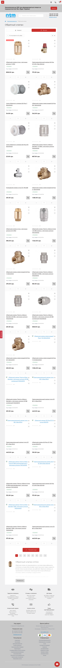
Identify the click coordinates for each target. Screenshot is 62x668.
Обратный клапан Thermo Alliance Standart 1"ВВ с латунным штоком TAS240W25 (16, 528)
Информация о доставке (44, 641)
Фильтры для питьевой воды (17, 655)
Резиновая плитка (17, 658)
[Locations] (51, 2)
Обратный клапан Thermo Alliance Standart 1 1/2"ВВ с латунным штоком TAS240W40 (43, 146)
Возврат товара (44, 652)
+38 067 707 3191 (53, 14)
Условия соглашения (45, 645)
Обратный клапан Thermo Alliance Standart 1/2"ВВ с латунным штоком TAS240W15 (42, 273)
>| (45, 555)
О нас (44, 643)
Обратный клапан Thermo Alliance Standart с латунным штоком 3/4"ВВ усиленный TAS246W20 (42, 316)
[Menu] (2, 2)
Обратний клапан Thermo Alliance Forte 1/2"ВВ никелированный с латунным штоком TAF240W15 (18, 485)
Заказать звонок (53, 17)
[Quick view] (29, 40)
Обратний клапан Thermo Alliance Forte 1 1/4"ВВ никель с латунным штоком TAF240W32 (44, 230)
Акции (44, 655)
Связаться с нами (45, 650)
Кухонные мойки (17, 653)
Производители (44, 653)
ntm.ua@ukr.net (44, 632)
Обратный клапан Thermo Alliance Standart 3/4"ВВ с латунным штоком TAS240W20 (16, 316)
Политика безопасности (44, 640)
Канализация (17, 648)
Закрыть (54, 8)
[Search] (20, 15)
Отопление (17, 641)
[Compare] (29, 46)
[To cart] (28, 72)
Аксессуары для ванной (17, 657)
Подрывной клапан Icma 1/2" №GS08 (17, 187)
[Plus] (25, 77)
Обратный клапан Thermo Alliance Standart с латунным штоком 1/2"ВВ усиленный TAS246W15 (16, 401)
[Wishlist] (29, 43)
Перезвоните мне (17, 634)
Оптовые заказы (44, 648)
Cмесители (17, 640)
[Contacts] (55, 2)
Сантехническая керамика (17, 652)
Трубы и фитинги (17, 645)
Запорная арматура (12, 21)
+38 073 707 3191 (53, 15)
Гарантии (44, 647)
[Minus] (10, 77)
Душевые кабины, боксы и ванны (17, 650)
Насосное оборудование (17, 647)
